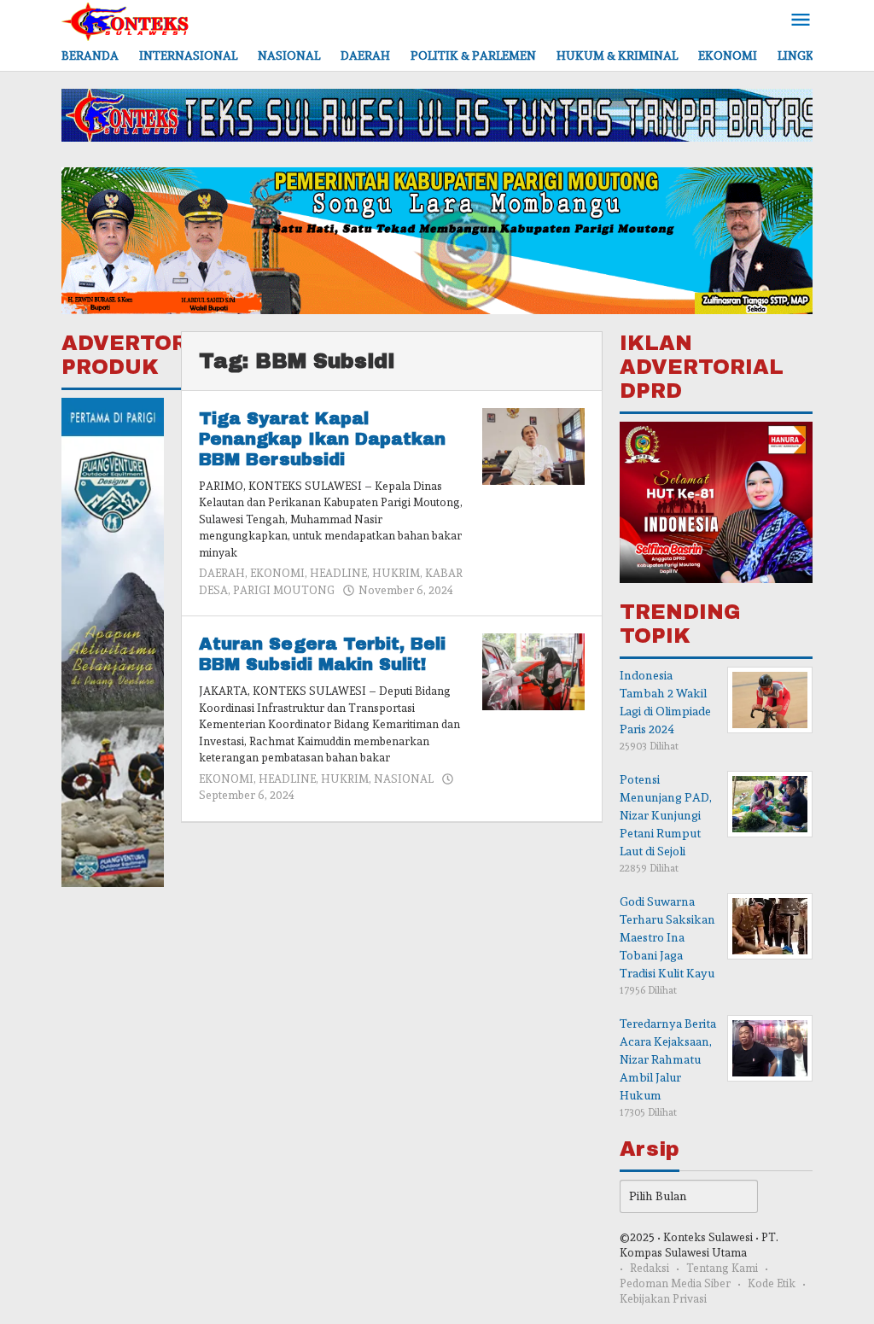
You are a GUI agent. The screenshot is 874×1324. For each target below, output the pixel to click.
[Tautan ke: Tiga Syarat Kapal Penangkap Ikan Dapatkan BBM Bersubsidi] (533, 443)
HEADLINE (338, 573)
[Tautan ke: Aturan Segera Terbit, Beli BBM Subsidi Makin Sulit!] (533, 668)
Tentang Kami (722, 1268)
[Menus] (801, 20)
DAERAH (222, 573)
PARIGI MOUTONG (284, 590)
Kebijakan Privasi (663, 1298)
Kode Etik (771, 1283)
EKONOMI (277, 573)
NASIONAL (404, 779)
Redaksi (649, 1268)
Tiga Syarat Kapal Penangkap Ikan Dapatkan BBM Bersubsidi (322, 439)
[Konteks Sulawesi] (125, 18)
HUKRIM (396, 573)
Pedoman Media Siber (675, 1283)
